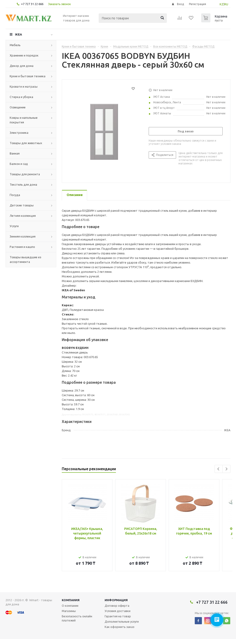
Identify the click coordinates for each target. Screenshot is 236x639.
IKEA (18, 34)
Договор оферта (117, 605)
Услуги (14, 226)
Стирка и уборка (21, 96)
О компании (70, 605)
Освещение (18, 107)
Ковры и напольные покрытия (24, 120)
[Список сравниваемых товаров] (180, 19)
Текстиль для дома (23, 184)
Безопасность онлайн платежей (77, 618)
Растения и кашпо (22, 246)
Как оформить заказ (119, 626)
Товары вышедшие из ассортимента (25, 259)
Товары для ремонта (25, 174)
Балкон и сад (19, 163)
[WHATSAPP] (226, 620)
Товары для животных (26, 143)
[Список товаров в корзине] (215, 21)
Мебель (15, 45)
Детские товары (22, 205)
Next (226, 469)
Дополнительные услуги (122, 621)
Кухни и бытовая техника (27, 76)
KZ (222, 4)
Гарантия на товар (118, 616)
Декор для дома (21, 65)
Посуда (15, 194)
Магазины (69, 610)
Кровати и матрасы (24, 86)
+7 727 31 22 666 (32, 4)
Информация (116, 600)
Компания (71, 600)
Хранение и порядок (24, 55)
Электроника (19, 132)
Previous (218, 469)
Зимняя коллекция (22, 236)
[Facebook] (198, 620)
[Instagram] (207, 620)
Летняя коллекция (23, 215)
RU (226, 4)
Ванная (15, 153)
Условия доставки (117, 610)
